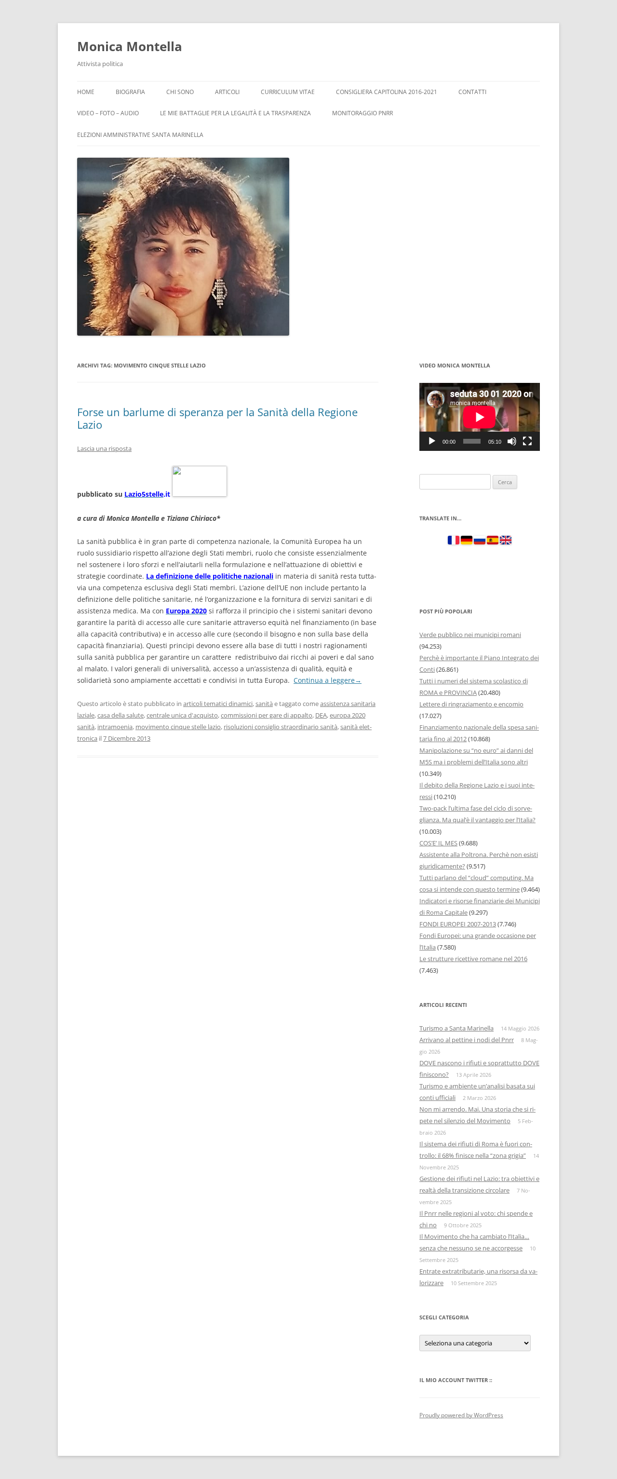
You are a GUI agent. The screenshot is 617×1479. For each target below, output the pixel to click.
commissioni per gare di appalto (266, 715)
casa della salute (120, 715)
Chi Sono (180, 92)
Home (85, 92)
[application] (479, 417)
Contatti (472, 92)
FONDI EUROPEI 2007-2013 (457, 924)
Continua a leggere (328, 680)
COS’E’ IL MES (438, 843)
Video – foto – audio (108, 113)
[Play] (432, 441)
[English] (505, 542)
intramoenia (115, 726)
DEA (321, 715)
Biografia (130, 92)
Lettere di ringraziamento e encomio (471, 704)
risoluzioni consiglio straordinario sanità (280, 726)
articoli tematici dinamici (218, 703)
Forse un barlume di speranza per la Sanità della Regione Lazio (217, 418)
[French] (453, 542)
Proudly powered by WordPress (461, 1415)
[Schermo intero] (527, 441)
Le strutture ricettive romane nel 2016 (473, 958)
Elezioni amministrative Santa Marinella (140, 135)
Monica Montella (129, 46)
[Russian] (479, 542)
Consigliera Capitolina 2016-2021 (386, 92)
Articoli (227, 92)
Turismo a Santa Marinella (456, 1028)
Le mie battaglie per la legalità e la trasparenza (235, 113)
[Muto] (512, 441)
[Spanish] (492, 542)
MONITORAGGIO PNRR (362, 113)
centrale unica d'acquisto (182, 715)
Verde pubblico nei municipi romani (470, 634)
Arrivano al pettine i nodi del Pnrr (466, 1039)
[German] (466, 542)
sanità (264, 703)
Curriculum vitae (288, 92)
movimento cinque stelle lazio (178, 726)
